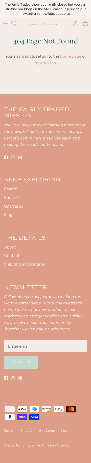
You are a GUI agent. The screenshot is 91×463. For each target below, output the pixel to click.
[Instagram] (13, 157)
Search (10, 188)
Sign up (21, 362)
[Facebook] (6, 157)
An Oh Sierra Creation (53, 445)
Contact (11, 255)
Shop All (12, 197)
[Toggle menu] (5, 23)
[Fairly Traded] (45, 23)
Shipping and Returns (24, 264)
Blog (8, 214)
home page (70, 56)
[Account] (74, 23)
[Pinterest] (20, 157)
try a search (45, 62)
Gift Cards (13, 206)
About (10, 247)
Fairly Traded (25, 445)
